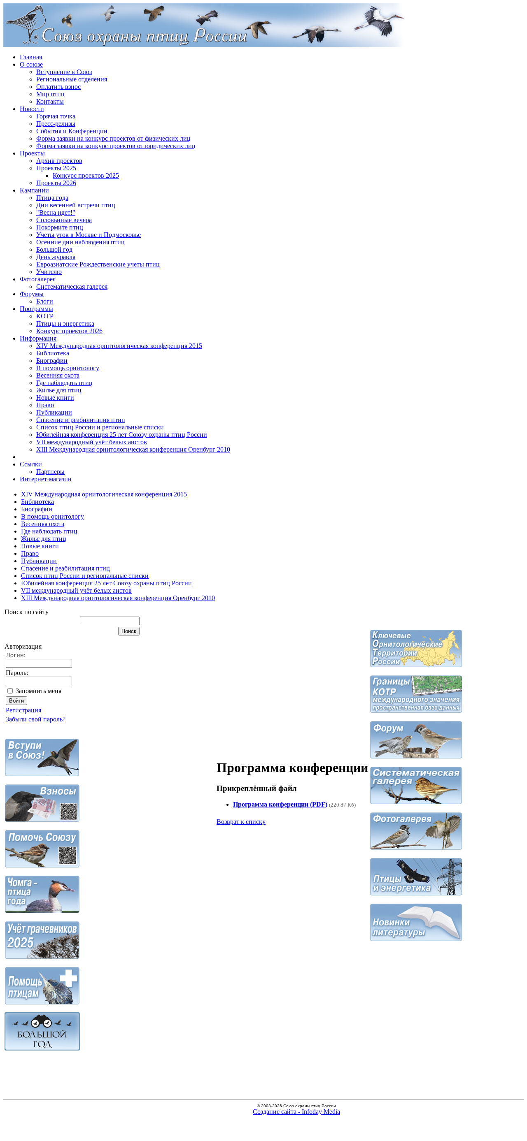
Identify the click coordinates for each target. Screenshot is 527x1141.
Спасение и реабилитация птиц (80, 419)
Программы (36, 308)
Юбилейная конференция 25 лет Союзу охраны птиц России (121, 434)
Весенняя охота (57, 375)
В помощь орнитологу (67, 367)
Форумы (32, 293)
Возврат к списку (241, 821)
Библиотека (52, 353)
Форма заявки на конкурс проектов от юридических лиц (116, 145)
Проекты (32, 153)
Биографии (52, 360)
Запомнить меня (38, 690)
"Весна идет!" (55, 212)
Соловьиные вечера (64, 219)
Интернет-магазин (46, 478)
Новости (32, 108)
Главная (31, 56)
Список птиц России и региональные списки (100, 427)
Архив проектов (59, 160)
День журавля (55, 256)
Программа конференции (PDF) (280, 804)
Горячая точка (55, 116)
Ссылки (31, 464)
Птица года (52, 197)
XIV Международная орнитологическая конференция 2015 (119, 345)
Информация (38, 338)
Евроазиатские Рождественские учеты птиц (98, 264)
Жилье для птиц (59, 390)
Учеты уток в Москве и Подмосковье (88, 234)
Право (45, 404)
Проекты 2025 (56, 168)
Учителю (49, 271)
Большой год (54, 249)
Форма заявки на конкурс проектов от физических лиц (113, 138)
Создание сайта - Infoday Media (296, 1111)
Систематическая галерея (71, 286)
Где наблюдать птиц (64, 382)
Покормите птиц (59, 227)
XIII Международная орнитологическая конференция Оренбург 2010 (133, 449)
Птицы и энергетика (65, 323)
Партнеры (50, 471)
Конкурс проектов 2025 (86, 175)
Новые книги (55, 397)
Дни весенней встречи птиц (75, 205)
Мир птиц (50, 93)
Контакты (50, 101)
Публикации (54, 412)
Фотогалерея (38, 279)
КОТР (45, 316)
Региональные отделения (71, 79)
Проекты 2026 (56, 182)
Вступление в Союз (64, 71)
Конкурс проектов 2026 (69, 330)
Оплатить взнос (58, 86)
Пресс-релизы (55, 123)
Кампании (34, 190)
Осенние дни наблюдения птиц (80, 242)
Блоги (44, 301)
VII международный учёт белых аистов (91, 441)
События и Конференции (71, 131)
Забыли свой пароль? (35, 719)
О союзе (31, 64)
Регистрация (23, 710)
